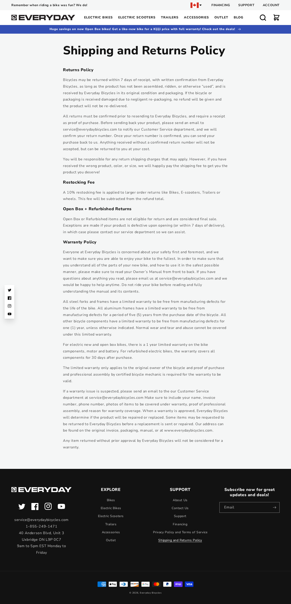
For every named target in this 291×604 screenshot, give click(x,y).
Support (246, 5)
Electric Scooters (111, 516)
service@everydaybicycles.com (41, 519)
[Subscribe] (274, 507)
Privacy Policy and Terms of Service (180, 532)
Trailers (111, 524)
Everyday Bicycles (151, 592)
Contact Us (180, 508)
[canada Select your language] (196, 5)
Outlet (111, 540)
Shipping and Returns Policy (180, 540)
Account (271, 5)
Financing (220, 5)
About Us (180, 500)
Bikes (111, 500)
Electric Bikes (111, 508)
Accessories (111, 532)
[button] (263, 18)
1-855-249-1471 (41, 526)
